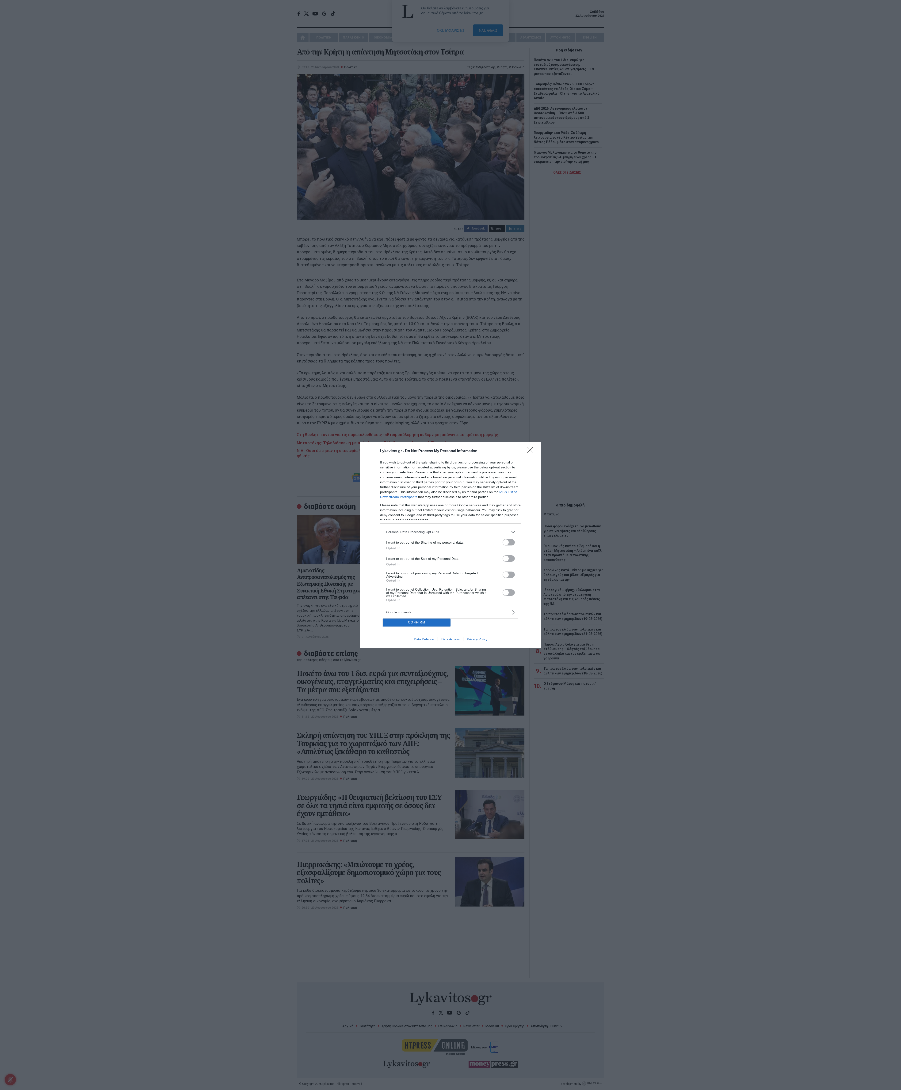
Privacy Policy (477, 639)
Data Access (450, 639)
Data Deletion (424, 639)
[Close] (531, 451)
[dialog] (450, 545)
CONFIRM (416, 622)
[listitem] (450, 531)
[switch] (509, 542)
